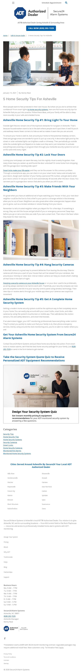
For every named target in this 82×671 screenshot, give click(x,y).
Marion (9, 495)
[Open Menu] (13, 3)
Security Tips (8, 434)
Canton (44, 491)
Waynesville (11, 487)
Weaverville (46, 474)
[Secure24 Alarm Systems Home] (41, 13)
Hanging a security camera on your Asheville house (23, 283)
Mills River (10, 474)
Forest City (11, 491)
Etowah (44, 478)
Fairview (45, 482)
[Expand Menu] (23, 19)
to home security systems (38, 109)
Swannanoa (46, 504)
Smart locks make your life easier (16, 170)
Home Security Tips (11, 437)
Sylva (43, 500)
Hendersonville (12, 478)
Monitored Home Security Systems (17, 453)
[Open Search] (66, 3)
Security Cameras (10, 442)
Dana (44, 509)
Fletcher (10, 482)
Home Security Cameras (12, 448)
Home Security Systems (12, 439)
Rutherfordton (12, 509)
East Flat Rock (47, 487)
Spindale (45, 495)
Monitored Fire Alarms (12, 451)
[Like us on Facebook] (5, 639)
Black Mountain (12, 504)
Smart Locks (8, 445)
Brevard (10, 500)
